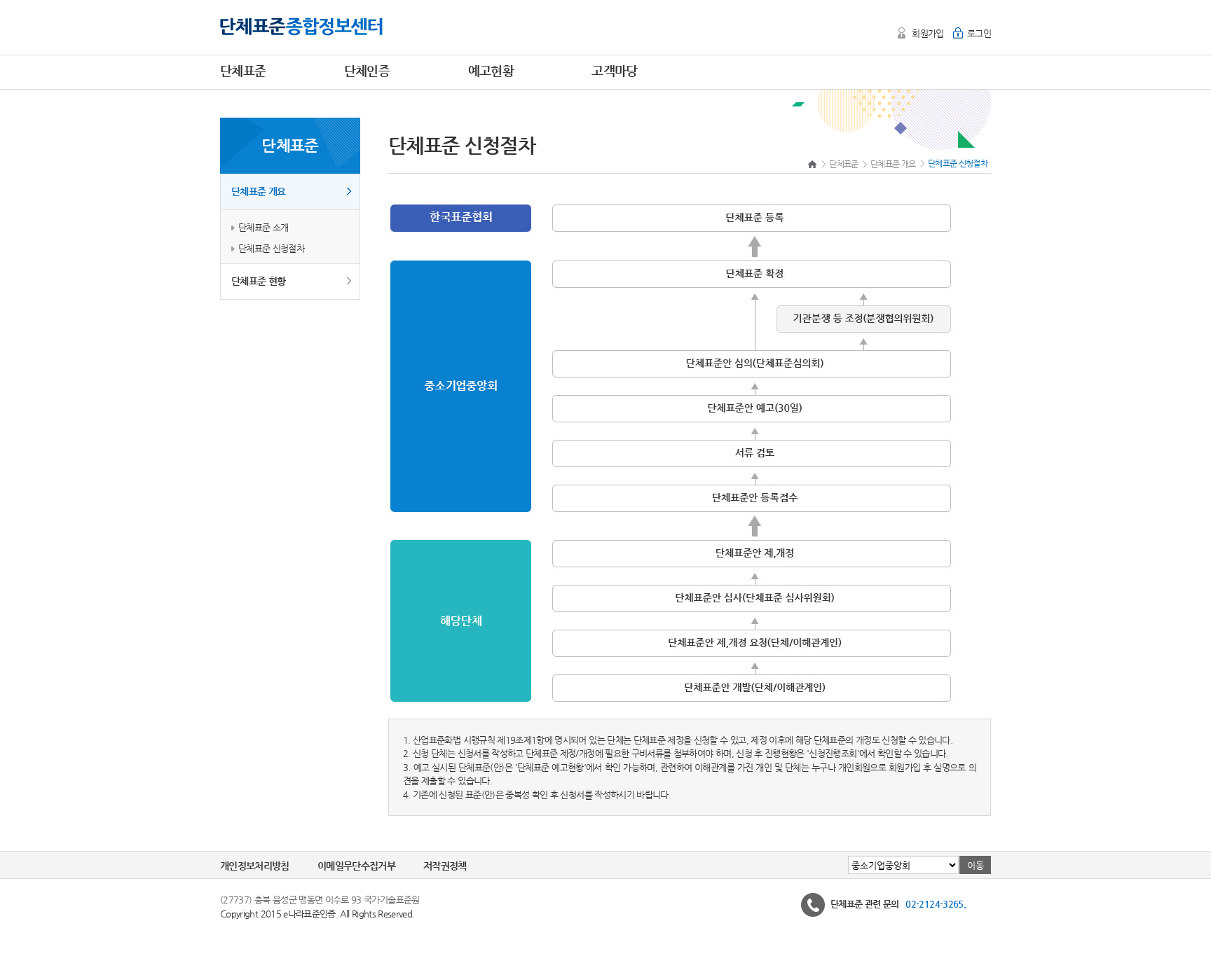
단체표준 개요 (258, 191)
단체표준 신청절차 (271, 248)
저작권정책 (445, 865)
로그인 (979, 33)
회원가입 (927, 33)
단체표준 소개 (263, 227)
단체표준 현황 (258, 280)
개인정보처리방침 (254, 865)
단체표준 (843, 164)
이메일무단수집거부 (356, 865)
